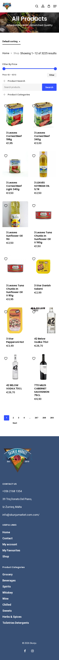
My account (9, 544)
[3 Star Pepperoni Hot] (15, 320)
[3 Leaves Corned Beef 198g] (15, 114)
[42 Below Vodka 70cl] (43, 320)
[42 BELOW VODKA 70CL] (15, 367)
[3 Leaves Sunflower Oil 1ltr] (15, 214)
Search (49, 87)
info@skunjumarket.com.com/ (20, 514)
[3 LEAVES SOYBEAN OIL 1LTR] (43, 164)
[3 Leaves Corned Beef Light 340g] (15, 164)
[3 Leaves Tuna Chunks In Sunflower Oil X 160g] (43, 214)
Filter (51, 75)
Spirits (6, 586)
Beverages (9, 580)
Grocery (7, 574)
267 (36, 417)
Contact (7, 538)
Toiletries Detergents (15, 622)
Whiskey (7, 592)
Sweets (7, 610)
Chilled (6, 604)
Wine (5, 598)
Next (15, 423)
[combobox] (11, 41)
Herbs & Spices (11, 616)
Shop (5, 556)
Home (5, 53)
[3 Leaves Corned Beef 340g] (43, 114)
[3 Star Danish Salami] (43, 267)
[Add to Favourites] (6, 105)
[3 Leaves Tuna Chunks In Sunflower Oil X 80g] (15, 267)
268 (44, 417)
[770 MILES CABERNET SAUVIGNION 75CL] (43, 367)
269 (52, 417)
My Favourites (11, 550)
